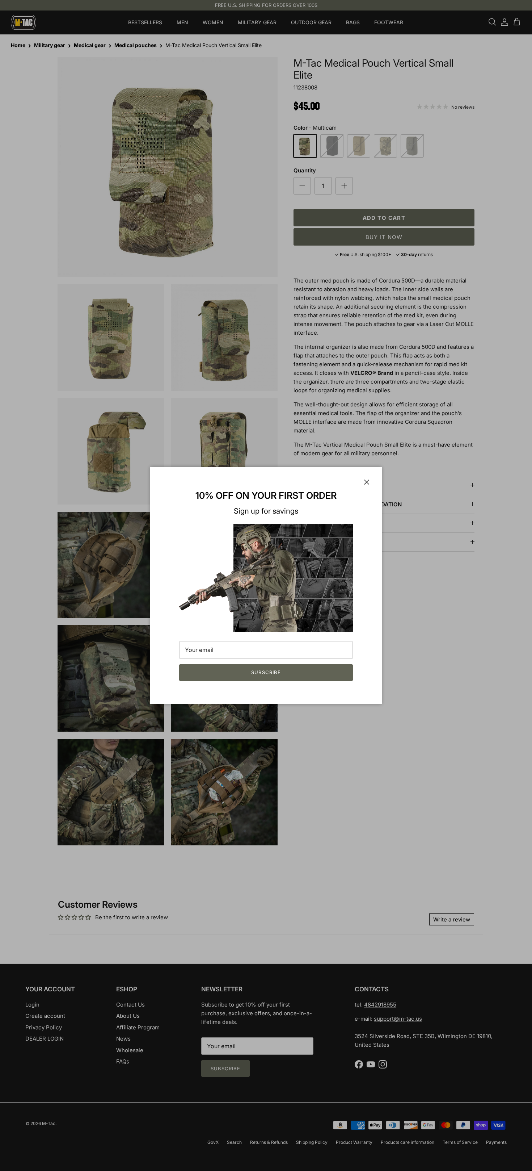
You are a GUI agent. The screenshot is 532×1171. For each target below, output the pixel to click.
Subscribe (266, 672)
